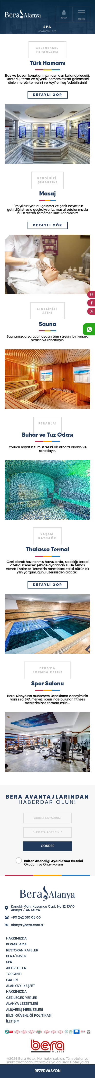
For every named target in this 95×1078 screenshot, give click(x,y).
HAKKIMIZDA (16, 938)
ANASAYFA (44, 31)
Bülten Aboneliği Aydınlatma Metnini (53, 861)
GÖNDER (47, 846)
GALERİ (12, 980)
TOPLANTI (14, 974)
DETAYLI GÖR (47, 95)
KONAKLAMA (16, 944)
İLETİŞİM (12, 1021)
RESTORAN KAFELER (22, 950)
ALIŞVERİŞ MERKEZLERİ (24, 1010)
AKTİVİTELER (16, 968)
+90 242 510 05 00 (26, 917)
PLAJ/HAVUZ (16, 956)
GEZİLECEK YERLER (21, 998)
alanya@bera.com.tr (27, 925)
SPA (54, 31)
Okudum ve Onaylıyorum (53, 862)
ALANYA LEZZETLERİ (22, 1003)
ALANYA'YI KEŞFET (20, 986)
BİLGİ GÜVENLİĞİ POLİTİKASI (29, 1015)
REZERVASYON (48, 1071)
